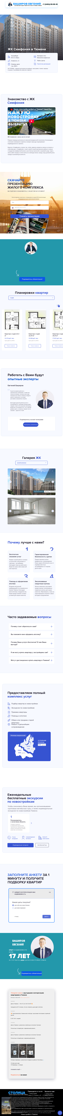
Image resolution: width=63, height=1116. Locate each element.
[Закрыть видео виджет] (11, 1097)
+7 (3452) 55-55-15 (50, 4)
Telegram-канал (16, 993)
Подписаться (15, 1075)
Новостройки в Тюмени (29, 1114)
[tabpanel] (31, 330)
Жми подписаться (24, 997)
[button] (12, 319)
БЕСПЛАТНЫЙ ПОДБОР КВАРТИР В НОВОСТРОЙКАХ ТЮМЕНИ (28, 5)
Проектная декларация (43, 64)
